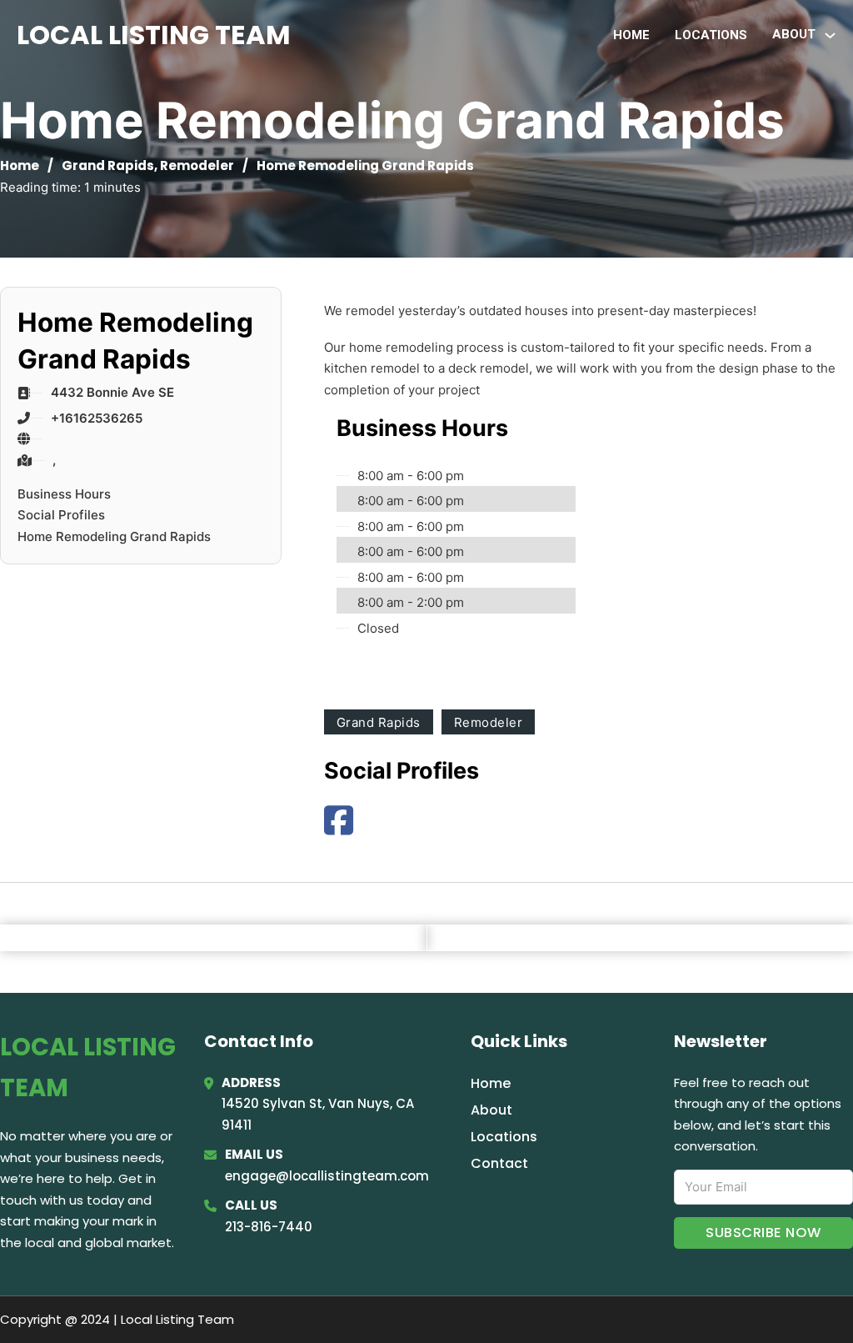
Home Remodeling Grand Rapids (114, 536)
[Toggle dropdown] (830, 35)
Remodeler (197, 165)
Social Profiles (61, 515)
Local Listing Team (154, 34)
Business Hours (64, 494)
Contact (499, 1163)
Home (631, 35)
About (491, 1110)
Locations (711, 35)
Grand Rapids (108, 165)
